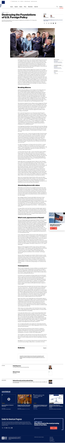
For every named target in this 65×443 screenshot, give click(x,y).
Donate (60, 6)
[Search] (57, 7)
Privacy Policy (51, 438)
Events (21, 6)
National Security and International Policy (23, 380)
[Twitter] (2, 428)
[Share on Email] (53, 23)
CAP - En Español (52, 439)
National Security (27, 1)
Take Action (30, 6)
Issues (11, 6)
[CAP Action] (5, 438)
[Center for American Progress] (3, 4)
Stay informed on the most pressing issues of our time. (46, 423)
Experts (16, 6)
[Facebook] (4, 428)
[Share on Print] (55, 23)
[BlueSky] (12, 428)
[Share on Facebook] (47, 23)
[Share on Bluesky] (51, 23)
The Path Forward (14, 1)
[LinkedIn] (10, 428)
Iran (18, 1)
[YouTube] (6, 428)
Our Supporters (52, 440)
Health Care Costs (34, 1)
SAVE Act (22, 1)
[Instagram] (8, 428)
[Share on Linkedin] (49, 23)
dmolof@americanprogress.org (58, 68)
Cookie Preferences (52, 441)
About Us (36, 6)
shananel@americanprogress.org (58, 62)
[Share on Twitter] (44, 23)
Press (25, 6)
